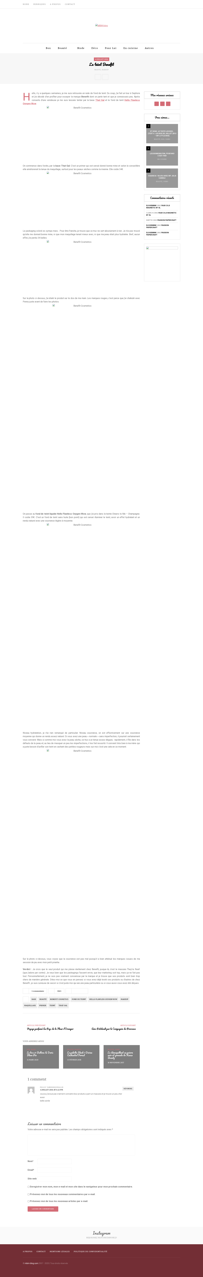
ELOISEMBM (151, 205)
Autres (149, 48)
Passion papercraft (166, 220)
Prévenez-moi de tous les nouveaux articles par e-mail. (59, 1201)
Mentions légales (60, 1251)
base (34, 999)
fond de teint (79, 999)
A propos (55, 4)
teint (52, 1005)
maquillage (30, 1005)
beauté (43, 999)
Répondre (128, 1089)
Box (48, 48)
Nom (30, 1161)
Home (26, 4)
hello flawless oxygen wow (103, 999)
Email (31, 1170)
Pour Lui (111, 48)
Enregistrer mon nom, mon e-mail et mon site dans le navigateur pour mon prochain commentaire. (81, 1186)
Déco (94, 48)
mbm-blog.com (31, 1263)
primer (42, 1005)
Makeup (105, 70)
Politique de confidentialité (90, 1251)
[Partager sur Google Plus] (123, 77)
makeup (124, 999)
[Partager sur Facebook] (111, 77)
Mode (81, 48)
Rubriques (39, 4)
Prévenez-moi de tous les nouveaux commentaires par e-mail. (62, 1194)
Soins (167, 139)
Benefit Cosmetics (59, 999)
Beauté (62, 48)
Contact (70, 4)
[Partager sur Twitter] (117, 77)
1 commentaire (38, 991)
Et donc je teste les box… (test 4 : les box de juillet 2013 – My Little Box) (162, 133)
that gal (63, 1005)
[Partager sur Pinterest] (129, 77)
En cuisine (130, 48)
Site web (32, 1178)
